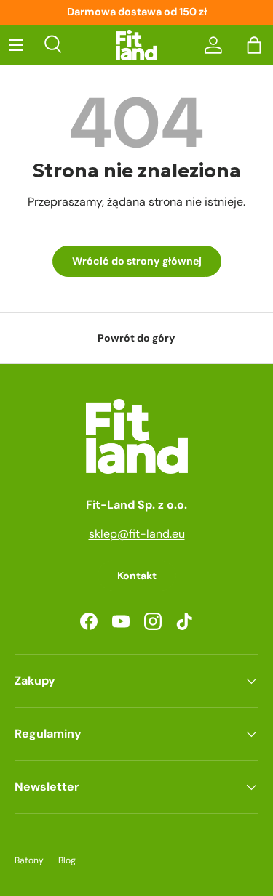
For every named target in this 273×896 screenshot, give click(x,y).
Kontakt (137, 575)
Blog (67, 860)
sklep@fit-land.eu (137, 533)
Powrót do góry (136, 337)
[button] (254, 45)
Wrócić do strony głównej (137, 260)
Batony (29, 860)
